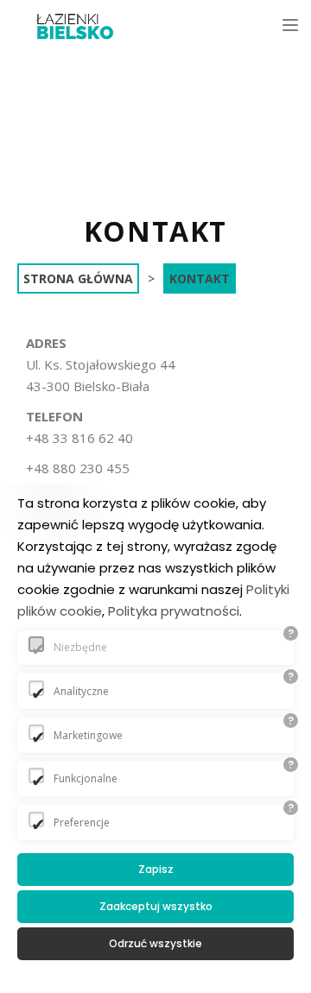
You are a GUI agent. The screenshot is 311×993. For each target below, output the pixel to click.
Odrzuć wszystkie (155, 943)
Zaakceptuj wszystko (156, 906)
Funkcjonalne (85, 778)
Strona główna (78, 278)
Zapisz (156, 869)
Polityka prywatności (173, 611)
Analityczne (81, 691)
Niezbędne (80, 647)
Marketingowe (88, 735)
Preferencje (82, 822)
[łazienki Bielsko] (75, 26)
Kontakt (199, 278)
